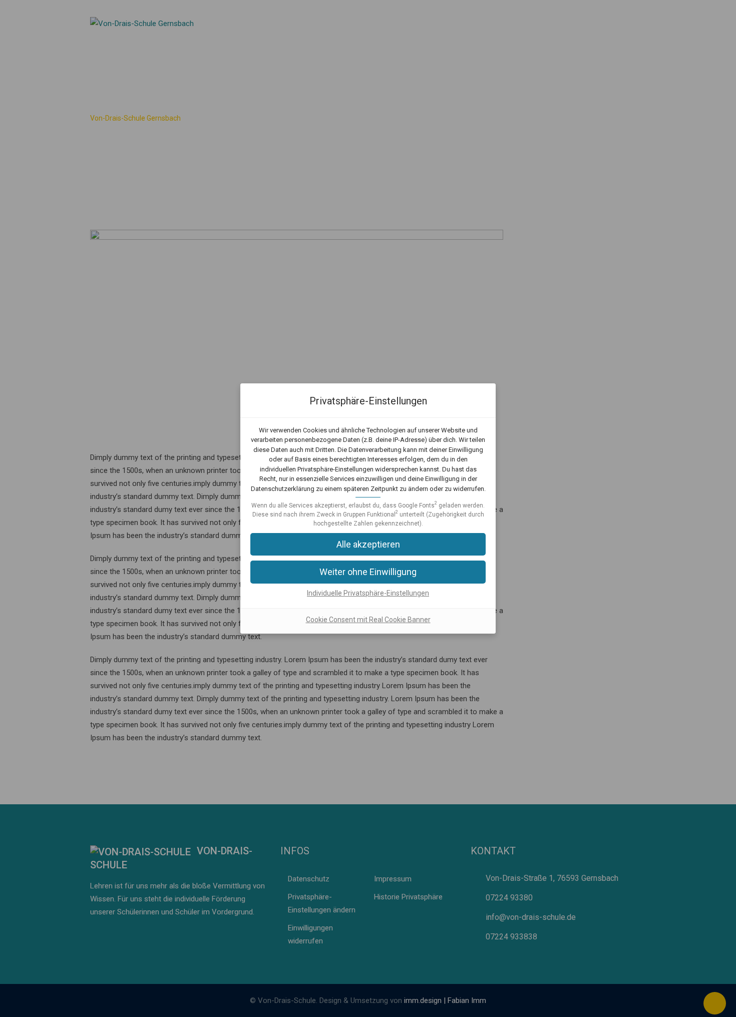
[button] (368, 544)
